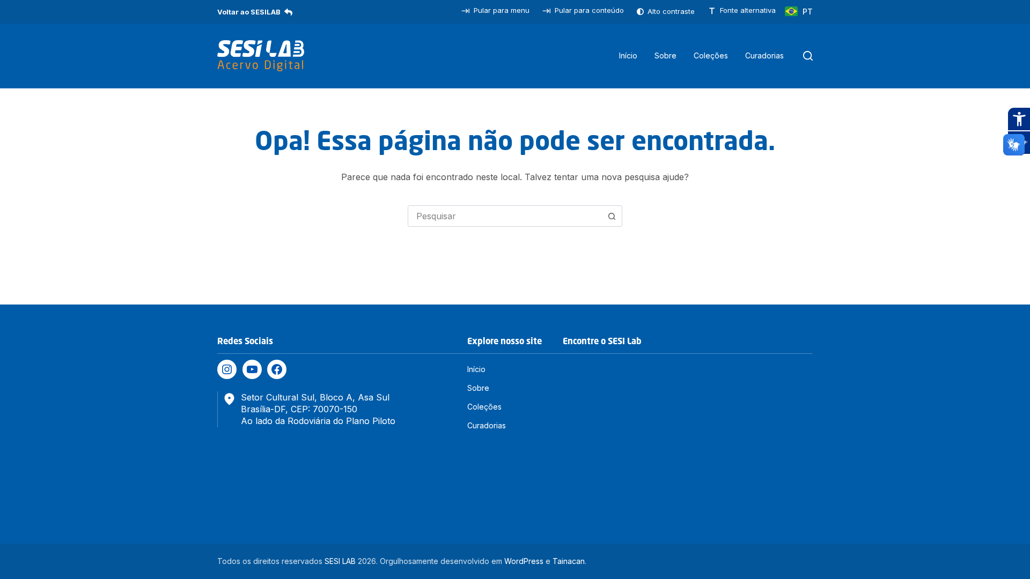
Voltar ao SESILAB (249, 12)
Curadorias (764, 55)
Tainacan (569, 561)
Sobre (665, 55)
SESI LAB (340, 561)
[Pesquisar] (808, 56)
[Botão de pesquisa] (611, 216)
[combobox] (504, 216)
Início (628, 55)
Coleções (711, 55)
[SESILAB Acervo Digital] (260, 55)
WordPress (523, 561)
